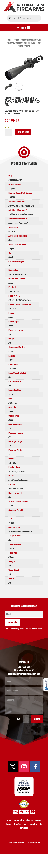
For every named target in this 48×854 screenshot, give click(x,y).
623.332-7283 (25, 666)
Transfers (17, 824)
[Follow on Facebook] (35, 766)
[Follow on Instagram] (24, 766)
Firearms (16, 40)
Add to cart (23, 132)
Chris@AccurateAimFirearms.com (25, 674)
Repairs (38, 821)
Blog (41, 824)
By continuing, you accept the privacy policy (25, 629)
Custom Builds (19, 821)
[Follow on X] (13, 766)
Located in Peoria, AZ (25, 670)
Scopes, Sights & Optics (29, 40)
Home (9, 40)
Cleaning (8, 824)
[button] (39, 59)
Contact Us (24, 828)
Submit (37, 719)
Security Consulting (30, 824)
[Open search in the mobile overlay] (24, 18)
